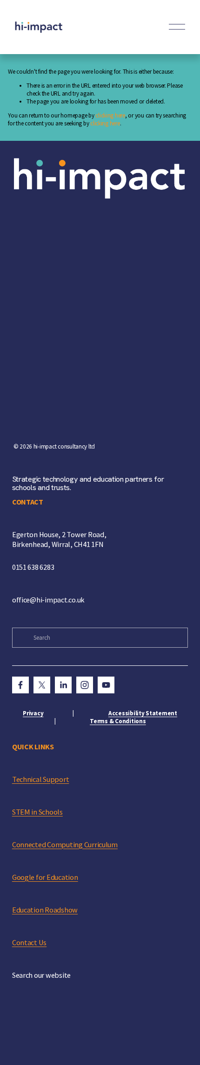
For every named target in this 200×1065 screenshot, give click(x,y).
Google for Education (45, 877)
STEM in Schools (37, 811)
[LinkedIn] (63, 685)
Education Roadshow (45, 909)
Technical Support (40, 779)
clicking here (110, 115)
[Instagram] (84, 685)
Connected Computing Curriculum (65, 844)
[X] (41, 685)
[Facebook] (20, 685)
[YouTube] (106, 685)
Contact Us (29, 942)
